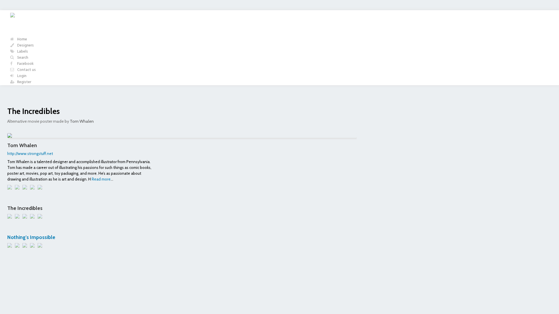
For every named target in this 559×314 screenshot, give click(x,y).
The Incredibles (33, 111)
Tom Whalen (82, 121)
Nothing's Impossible (31, 237)
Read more (101, 179)
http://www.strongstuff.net (30, 153)
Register (23, 82)
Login (21, 76)
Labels (22, 52)
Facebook (25, 64)
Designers (25, 45)
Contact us (26, 70)
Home (21, 39)
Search (22, 58)
